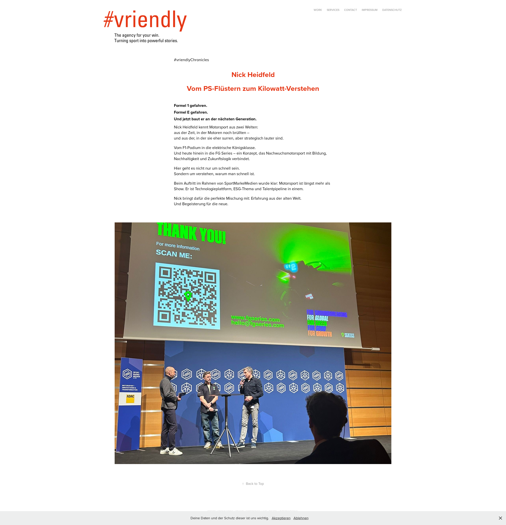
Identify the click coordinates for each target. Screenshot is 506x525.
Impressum (370, 10)
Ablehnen (301, 518)
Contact (350, 10)
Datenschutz (392, 10)
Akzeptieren (281, 518)
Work (318, 10)
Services (333, 10)
